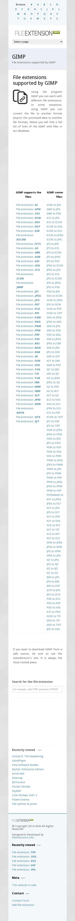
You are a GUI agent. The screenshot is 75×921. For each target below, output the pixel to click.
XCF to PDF (53, 516)
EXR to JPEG (54, 339)
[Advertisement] (43, 162)
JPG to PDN (54, 443)
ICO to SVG (53, 399)
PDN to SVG (54, 451)
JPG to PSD (53, 287)
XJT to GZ (52, 572)
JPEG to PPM (54, 486)
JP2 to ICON (54, 252)
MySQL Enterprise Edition (28, 769)
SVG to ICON (54, 295)
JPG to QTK (53, 594)
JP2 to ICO (53, 248)
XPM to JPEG (54, 542)
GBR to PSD (54, 213)
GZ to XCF (53, 391)
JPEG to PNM (55, 464)
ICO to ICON (54, 222)
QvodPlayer (19, 760)
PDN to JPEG (54, 430)
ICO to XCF (53, 534)
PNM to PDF (54, 477)
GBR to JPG (53, 209)
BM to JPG (53, 577)
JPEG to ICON (55, 265)
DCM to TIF (54, 616)
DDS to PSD (54, 330)
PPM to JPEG (54, 482)
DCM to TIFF (54, 313)
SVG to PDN (54, 456)
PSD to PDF (54, 603)
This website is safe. (24, 885)
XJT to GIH (53, 369)
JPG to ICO (53, 274)
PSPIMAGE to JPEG (58, 495)
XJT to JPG (53, 560)
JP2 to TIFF (53, 425)
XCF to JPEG (54, 499)
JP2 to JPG (53, 243)
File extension (27, 205)
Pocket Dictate (21, 786)
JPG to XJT (53, 564)
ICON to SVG (54, 226)
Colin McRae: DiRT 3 (24, 795)
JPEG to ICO (54, 408)
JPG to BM (53, 581)
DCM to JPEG (54, 300)
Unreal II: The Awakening (27, 756)
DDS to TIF (53, 620)
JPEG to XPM (54, 547)
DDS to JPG (53, 326)
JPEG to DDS (54, 321)
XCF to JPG (53, 508)
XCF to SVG (53, 521)
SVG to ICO (53, 404)
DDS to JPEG (54, 317)
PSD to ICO (53, 598)
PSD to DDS (54, 334)
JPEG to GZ (53, 382)
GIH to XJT (53, 373)
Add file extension (23, 905)
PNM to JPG (54, 469)
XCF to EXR (53, 360)
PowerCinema (20, 799)
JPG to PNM (54, 473)
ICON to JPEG (55, 235)
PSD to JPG (53, 291)
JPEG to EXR (54, 343)
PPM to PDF (54, 490)
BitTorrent (18, 782)
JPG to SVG (53, 629)
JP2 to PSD (53, 261)
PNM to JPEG (55, 460)
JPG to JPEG (54, 282)
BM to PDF (53, 585)
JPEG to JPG (54, 269)
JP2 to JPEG (53, 256)
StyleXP (16, 791)
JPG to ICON (54, 278)
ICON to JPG (54, 239)
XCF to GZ (53, 395)
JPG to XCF (53, 512)
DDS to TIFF (54, 624)
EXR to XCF (53, 356)
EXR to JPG (53, 347)
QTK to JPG (53, 590)
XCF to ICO (53, 538)
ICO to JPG (53, 218)
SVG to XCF (53, 525)
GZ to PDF (53, 386)
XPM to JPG (54, 555)
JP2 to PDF (53, 421)
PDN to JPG (54, 438)
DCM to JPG (54, 205)
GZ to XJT (52, 568)
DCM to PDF (54, 308)
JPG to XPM (54, 551)
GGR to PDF (54, 365)
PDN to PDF (54, 447)
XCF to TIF (53, 529)
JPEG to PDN (54, 434)
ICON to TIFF (55, 417)
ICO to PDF (53, 412)
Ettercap (17, 778)
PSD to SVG (54, 607)
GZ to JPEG (53, 378)
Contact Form (20, 900)
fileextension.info (23, 837)
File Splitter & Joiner (24, 804)
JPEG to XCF (54, 503)
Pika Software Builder (25, 765)
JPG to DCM (54, 304)
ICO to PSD (53, 611)
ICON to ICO (54, 231)
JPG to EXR (53, 352)
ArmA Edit (18, 773)
